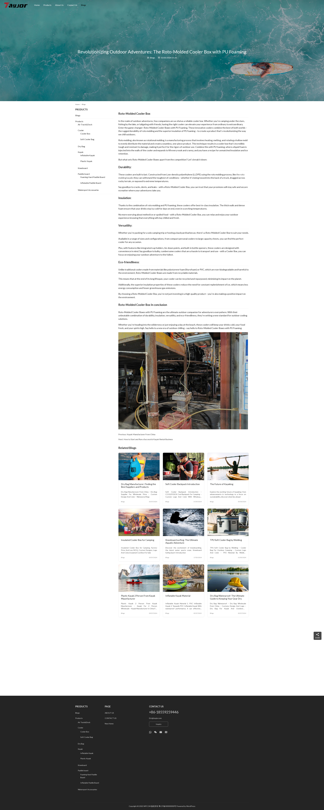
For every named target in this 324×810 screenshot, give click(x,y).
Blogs (83, 5)
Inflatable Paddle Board (90, 183)
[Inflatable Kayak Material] (183, 578)
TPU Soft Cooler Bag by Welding (226, 540)
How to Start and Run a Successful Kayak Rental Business (148, 439)
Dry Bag (81, 146)
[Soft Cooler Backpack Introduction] (183, 466)
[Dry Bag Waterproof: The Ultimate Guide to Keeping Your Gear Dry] (228, 578)
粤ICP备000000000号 (167, 806)
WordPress (190, 806)
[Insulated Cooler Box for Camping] (139, 522)
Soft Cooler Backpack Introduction (182, 484)
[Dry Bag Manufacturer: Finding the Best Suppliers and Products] (139, 466)
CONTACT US (110, 718)
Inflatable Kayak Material (177, 595)
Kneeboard (83, 168)
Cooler (81, 130)
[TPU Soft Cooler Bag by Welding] (228, 522)
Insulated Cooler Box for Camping (137, 540)
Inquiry (158, 724)
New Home (109, 724)
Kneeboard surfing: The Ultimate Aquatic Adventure (181, 541)
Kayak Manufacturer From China (141, 434)
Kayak (80, 152)
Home (37, 5)
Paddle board (84, 174)
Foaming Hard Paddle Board (92, 177)
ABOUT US (109, 713)
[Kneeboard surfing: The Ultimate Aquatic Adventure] (183, 522)
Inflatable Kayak (87, 155)
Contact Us (72, 5)
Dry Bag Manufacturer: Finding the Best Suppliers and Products (138, 485)
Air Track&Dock (85, 124)
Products (47, 5)
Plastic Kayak (86, 161)
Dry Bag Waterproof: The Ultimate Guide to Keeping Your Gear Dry (227, 597)
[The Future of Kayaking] (228, 466)
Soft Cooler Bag (87, 139)
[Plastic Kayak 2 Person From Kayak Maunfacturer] (139, 578)
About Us (59, 5)
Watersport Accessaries (88, 190)
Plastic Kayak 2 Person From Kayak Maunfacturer (138, 597)
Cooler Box (85, 133)
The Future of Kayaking (221, 484)
